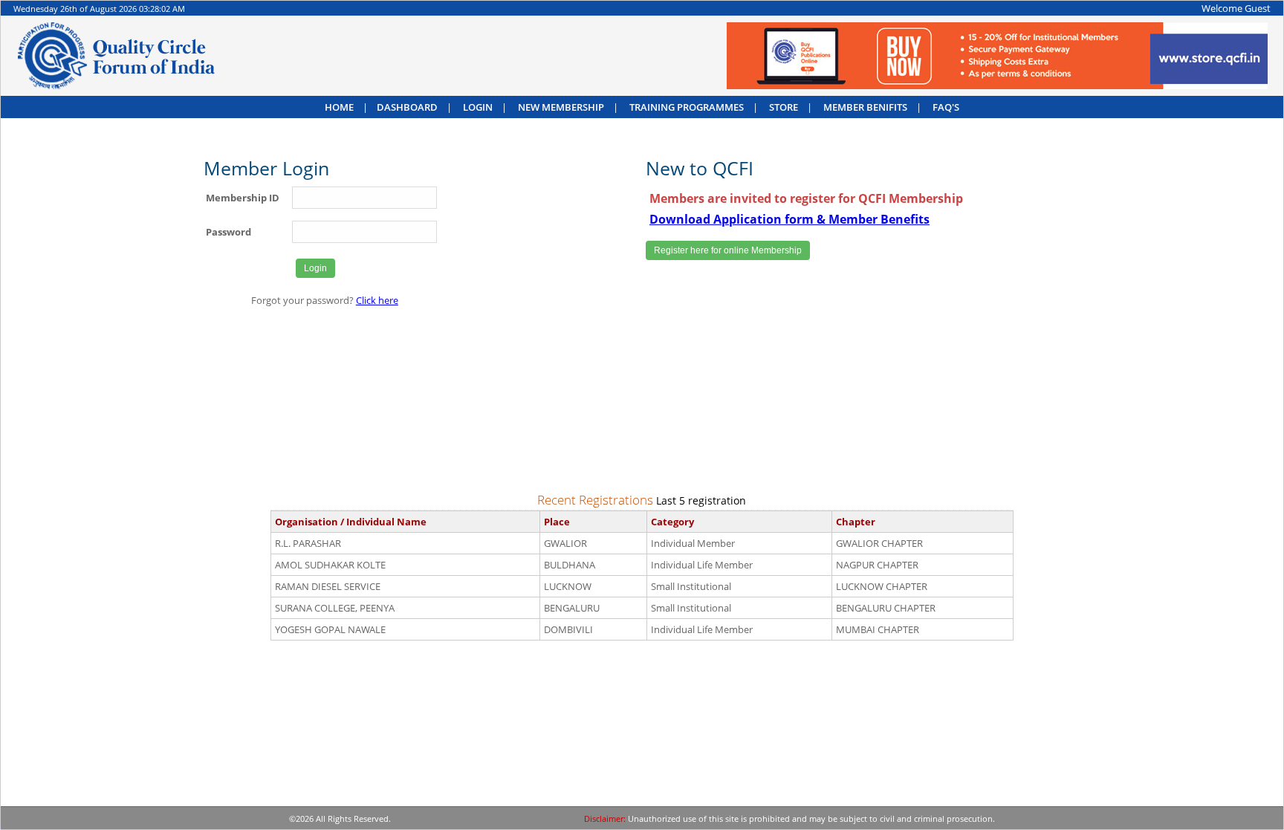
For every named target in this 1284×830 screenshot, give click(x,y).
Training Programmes (686, 107)
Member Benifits (865, 107)
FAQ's (946, 107)
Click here (377, 300)
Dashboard (407, 107)
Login (478, 107)
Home (339, 107)
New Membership (561, 107)
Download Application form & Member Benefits (789, 219)
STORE (783, 107)
